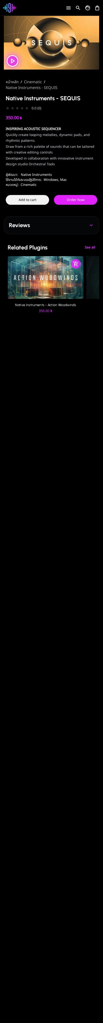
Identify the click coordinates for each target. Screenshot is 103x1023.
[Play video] (12, 61)
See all (90, 247)
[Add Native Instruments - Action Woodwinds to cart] (75, 264)
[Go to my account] (88, 8)
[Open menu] (68, 8)
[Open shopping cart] (97, 7)
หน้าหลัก (12, 82)
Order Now (76, 199)
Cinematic (33, 82)
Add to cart (27, 199)
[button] (51, 108)
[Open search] (78, 8)
